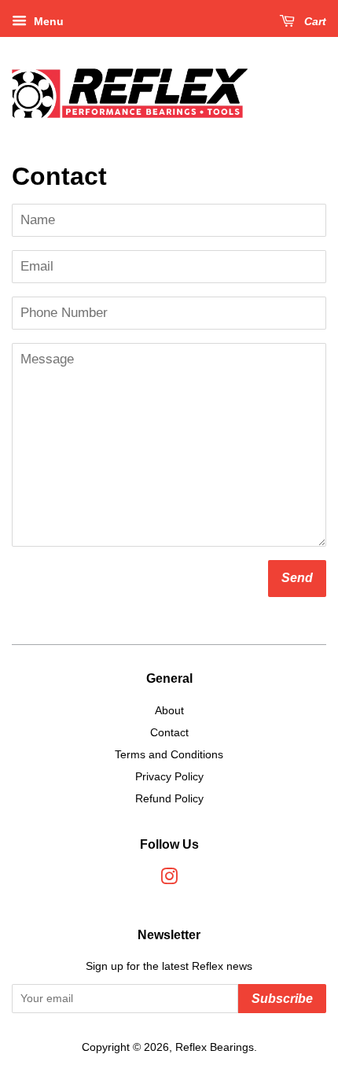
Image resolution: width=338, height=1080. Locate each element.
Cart (313, 21)
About (169, 710)
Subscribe (282, 998)
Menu (47, 21)
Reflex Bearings (214, 1047)
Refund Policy (169, 798)
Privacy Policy (169, 776)
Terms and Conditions (169, 754)
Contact (169, 732)
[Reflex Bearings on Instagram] (169, 879)
